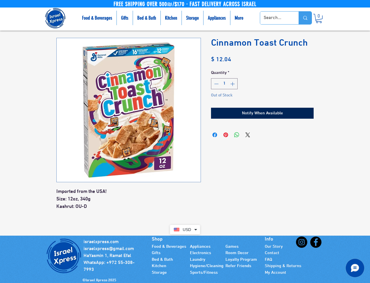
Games (231, 246)
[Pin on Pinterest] (225, 134)
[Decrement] (216, 84)
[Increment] (233, 84)
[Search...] (305, 18)
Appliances (200, 246)
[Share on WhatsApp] (236, 134)
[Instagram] (301, 242)
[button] (318, 18)
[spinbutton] (224, 84)
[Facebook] (315, 242)
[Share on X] (247, 134)
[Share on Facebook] (214, 134)
